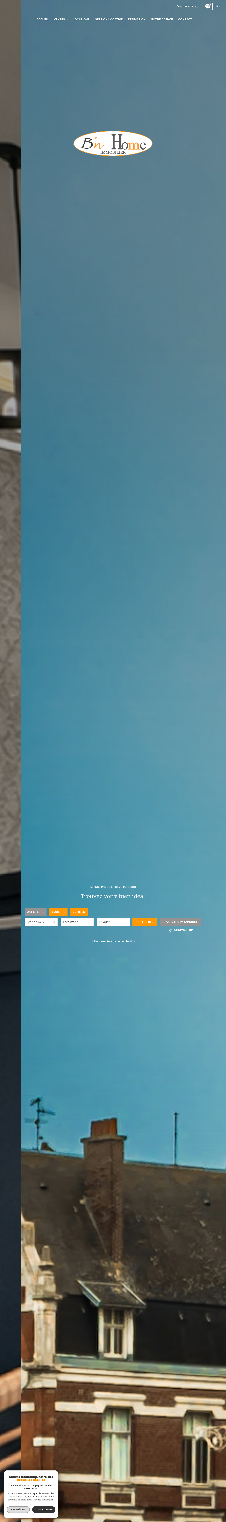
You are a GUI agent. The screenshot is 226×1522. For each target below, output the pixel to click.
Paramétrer (18, 1509)
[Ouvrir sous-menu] (68, 20)
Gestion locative (109, 19)
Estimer (79, 911)
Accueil (42, 19)
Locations (81, 19)
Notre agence (162, 19)
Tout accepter (44, 1509)
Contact (185, 19)
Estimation (137, 19)
